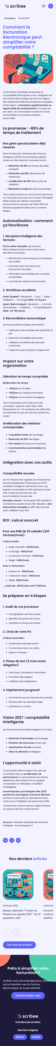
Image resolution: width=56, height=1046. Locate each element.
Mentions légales (28, 1030)
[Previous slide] (7, 932)
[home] (15, 6)
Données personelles (28, 1022)
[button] (43, 6)
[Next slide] (16, 932)
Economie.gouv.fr (24, 825)
